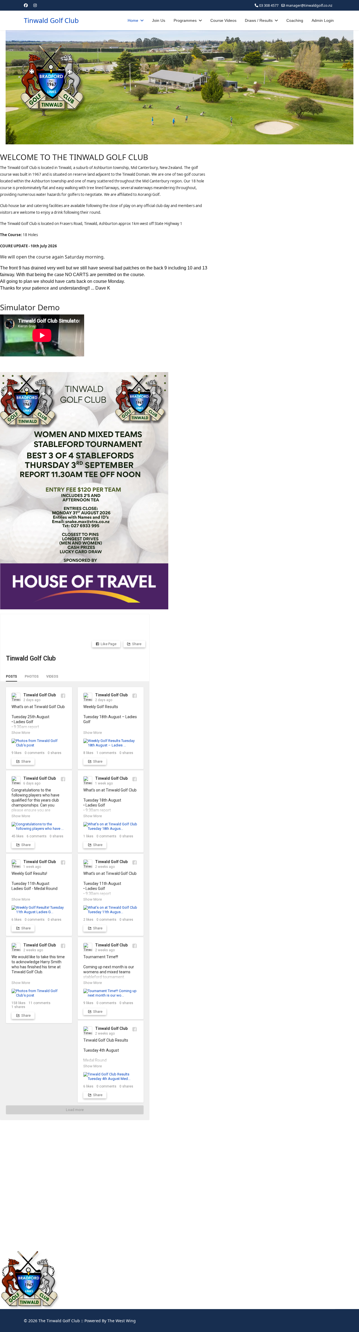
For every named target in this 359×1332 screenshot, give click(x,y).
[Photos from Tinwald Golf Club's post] (38, 743)
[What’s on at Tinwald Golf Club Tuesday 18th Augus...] (110, 826)
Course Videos (223, 20)
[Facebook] (26, 5)
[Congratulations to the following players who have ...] (38, 826)
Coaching (294, 20)
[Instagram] (35, 5)
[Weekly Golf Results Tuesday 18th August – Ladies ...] (110, 743)
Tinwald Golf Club (51, 20)
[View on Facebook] (62, 696)
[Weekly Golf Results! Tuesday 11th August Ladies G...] (38, 909)
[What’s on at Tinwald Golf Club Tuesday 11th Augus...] (110, 909)
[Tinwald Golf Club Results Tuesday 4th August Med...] (110, 1076)
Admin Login (323, 20)
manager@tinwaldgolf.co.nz (309, 5)
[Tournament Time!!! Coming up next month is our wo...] (110, 993)
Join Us (158, 20)
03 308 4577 (269, 5)
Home (133, 20)
